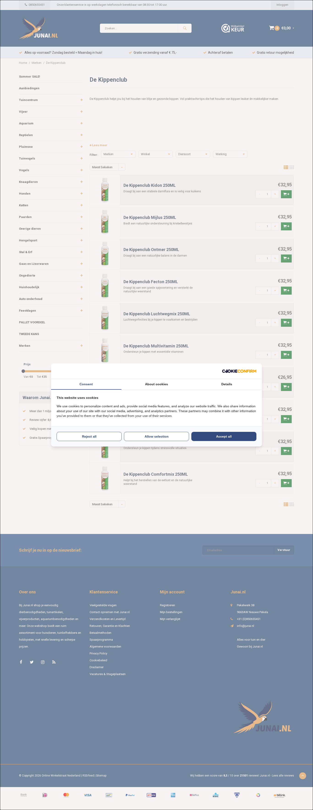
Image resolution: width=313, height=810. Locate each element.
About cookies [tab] (156, 384)
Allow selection (157, 436)
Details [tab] (226, 384)
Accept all (224, 436)
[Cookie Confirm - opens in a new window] (239, 371)
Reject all (89, 436)
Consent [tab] (86, 384)
